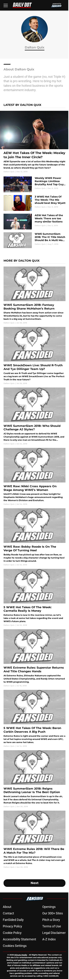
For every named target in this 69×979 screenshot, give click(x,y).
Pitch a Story (51, 920)
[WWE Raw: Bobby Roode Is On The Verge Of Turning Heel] (34, 537)
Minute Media (20, 955)
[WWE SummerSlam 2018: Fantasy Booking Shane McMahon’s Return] (34, 295)
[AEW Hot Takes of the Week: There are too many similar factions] (34, 221)
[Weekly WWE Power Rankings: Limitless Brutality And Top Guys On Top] (34, 184)
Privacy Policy (12, 926)
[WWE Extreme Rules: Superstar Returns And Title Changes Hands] (34, 658)
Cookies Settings (15, 946)
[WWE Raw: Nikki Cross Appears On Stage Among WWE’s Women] (34, 476)
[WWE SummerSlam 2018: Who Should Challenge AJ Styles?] (34, 416)
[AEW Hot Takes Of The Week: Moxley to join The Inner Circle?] (34, 142)
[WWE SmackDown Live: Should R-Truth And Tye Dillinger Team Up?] (34, 356)
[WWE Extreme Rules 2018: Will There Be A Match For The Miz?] (34, 839)
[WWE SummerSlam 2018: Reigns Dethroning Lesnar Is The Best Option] (34, 779)
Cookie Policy (12, 933)
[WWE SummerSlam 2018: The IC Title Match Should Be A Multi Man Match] (34, 240)
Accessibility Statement (19, 939)
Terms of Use (51, 926)
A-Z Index (49, 939)
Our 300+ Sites (52, 913)
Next (35, 883)
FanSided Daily (13, 920)
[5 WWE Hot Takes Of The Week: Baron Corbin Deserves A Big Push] (34, 718)
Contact (8, 913)
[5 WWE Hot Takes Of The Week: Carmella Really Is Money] (34, 597)
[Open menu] (6, 5)
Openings (49, 907)
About (7, 907)
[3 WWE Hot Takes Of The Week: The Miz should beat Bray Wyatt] (34, 203)
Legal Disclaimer (54, 933)
